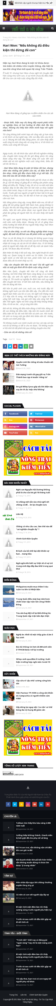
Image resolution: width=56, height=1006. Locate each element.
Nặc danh (9, 56)
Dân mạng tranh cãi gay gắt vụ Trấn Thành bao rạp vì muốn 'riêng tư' (33, 376)
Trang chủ (7, 37)
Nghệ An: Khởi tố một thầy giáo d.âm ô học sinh (34, 636)
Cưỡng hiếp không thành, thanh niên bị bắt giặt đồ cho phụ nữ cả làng (34, 836)
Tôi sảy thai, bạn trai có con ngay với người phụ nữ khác (33, 980)
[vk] (41, 426)
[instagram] (15, 426)
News (14, 37)
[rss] (15, 420)
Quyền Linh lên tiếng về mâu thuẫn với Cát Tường (34, 363)
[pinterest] (41, 420)
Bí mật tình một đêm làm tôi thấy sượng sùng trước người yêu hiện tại (34, 908)
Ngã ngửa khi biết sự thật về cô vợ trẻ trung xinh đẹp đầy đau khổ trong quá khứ (34, 566)
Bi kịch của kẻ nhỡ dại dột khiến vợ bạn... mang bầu (32, 552)
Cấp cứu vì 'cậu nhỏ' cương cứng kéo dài (33, 682)
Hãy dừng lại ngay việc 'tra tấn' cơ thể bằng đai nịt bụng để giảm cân (34, 708)
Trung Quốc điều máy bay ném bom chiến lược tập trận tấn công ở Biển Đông (33, 602)
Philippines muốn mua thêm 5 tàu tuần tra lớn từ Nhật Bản (32, 588)
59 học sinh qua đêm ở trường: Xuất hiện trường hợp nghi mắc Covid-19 (33, 660)
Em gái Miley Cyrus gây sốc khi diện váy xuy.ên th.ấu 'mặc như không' (34, 388)
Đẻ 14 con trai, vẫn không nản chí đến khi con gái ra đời (34, 849)
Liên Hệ (19, 514)
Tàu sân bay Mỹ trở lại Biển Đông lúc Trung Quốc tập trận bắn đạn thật (33, 614)
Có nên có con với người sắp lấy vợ (32, 894)
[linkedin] (41, 804)
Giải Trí (12, 339)
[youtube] (15, 432)
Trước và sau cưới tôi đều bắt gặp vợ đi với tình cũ (33, 920)
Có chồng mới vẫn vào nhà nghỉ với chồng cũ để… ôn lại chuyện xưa (32, 503)
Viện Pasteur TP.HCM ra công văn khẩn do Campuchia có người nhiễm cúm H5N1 (34, 696)
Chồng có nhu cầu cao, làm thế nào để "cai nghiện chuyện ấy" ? (34, 528)
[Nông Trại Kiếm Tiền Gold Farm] (28, 21)
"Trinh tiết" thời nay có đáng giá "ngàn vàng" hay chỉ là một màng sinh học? (34, 943)
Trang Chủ (13, 995)
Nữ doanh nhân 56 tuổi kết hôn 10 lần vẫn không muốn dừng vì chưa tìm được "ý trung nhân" (34, 862)
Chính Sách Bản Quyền (27, 538)
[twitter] (41, 413)
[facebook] (15, 413)
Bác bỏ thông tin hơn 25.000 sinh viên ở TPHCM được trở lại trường (34, 648)
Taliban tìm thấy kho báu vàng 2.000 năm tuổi (33, 824)
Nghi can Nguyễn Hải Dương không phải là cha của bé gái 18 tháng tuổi (33, 491)
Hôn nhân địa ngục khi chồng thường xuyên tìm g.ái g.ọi (34, 884)
